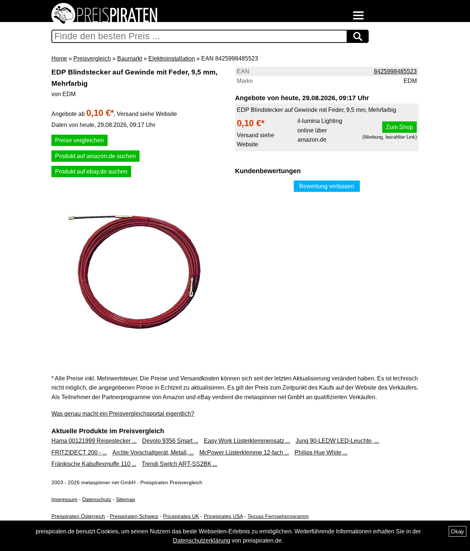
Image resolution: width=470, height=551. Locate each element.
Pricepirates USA (223, 516)
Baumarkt (129, 58)
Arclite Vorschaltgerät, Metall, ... (153, 452)
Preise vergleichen (79, 140)
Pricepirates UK (181, 516)
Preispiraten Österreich (78, 516)
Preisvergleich (92, 58)
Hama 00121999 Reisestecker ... (94, 441)
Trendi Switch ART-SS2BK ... (179, 464)
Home (59, 58)
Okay (457, 531)
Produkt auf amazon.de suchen (95, 156)
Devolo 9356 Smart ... (170, 441)
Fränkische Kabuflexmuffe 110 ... (93, 464)
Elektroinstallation (171, 58)
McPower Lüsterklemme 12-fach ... (244, 452)
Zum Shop (399, 127)
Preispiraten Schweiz (134, 516)
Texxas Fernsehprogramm (278, 516)
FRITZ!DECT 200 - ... (79, 452)
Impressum (64, 499)
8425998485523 (395, 71)
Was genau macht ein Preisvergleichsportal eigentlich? (122, 413)
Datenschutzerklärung (201, 540)
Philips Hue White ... (320, 452)
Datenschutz (96, 499)
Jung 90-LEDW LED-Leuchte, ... (337, 441)
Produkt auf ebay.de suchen (91, 171)
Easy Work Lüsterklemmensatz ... (247, 441)
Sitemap (125, 499)
